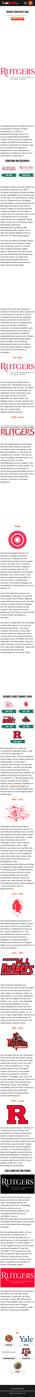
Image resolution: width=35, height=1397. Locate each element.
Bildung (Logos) (21, 15)
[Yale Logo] (26, 1342)
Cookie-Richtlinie (28, 1391)
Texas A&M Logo (26, 1358)
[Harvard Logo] (9, 1342)
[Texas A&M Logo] (26, 1355)
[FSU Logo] (18, 1369)
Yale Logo (26, 1345)
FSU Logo (17, 1372)
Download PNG (17, 18)
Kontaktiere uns (20, 1393)
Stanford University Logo (9, 1358)
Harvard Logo (9, 1345)
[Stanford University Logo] (9, 1355)
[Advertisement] (17, 43)
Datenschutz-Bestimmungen (11, 1391)
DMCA (11, 1393)
